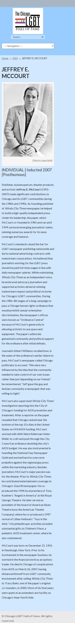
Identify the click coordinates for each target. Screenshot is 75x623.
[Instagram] (29, 2)
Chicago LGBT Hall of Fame (28, 21)
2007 (15, 58)
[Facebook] (26, 2)
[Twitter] (22, 2)
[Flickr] (33, 2)
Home (5, 58)
